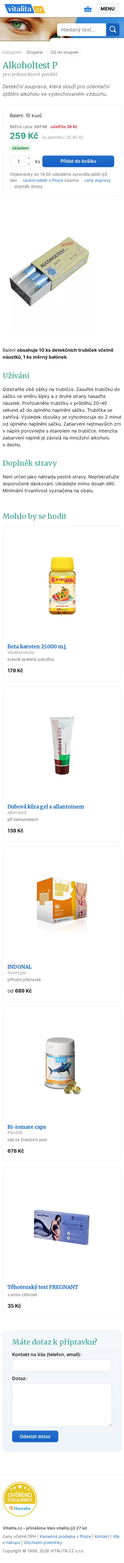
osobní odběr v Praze (43, 180)
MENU (108, 9)
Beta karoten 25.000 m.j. (37, 649)
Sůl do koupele (64, 52)
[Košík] (88, 8)
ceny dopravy (97, 180)
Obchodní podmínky (43, 1542)
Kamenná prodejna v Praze (65, 1536)
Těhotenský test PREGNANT (42, 1287)
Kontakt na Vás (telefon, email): (46, 1354)
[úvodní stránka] (25, 8)
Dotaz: (19, 1378)
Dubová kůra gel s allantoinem (45, 809)
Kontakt (102, 1536)
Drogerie (35, 52)
